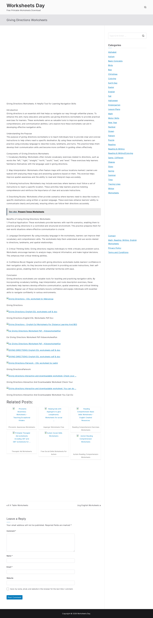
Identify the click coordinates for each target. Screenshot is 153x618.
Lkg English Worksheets (88, 505)
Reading (112, 144)
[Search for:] (127, 36)
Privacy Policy (114, 248)
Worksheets (113, 193)
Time (110, 179)
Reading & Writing (116, 149)
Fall (109, 96)
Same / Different (115, 157)
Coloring (112, 78)
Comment (11, 531)
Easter (111, 87)
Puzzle (111, 140)
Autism (111, 56)
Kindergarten (114, 105)
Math (110, 113)
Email (10, 567)
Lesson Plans (114, 109)
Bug (110, 69)
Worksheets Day (26, 5)
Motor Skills (113, 118)
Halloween (113, 100)
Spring (111, 171)
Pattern (111, 135)
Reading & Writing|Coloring (120, 153)
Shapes (111, 162)
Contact (112, 236)
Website (10, 578)
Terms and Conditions (118, 252)
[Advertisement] (54, 49)
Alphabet (112, 52)
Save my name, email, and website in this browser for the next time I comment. (41, 589)
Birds (110, 65)
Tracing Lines (114, 184)
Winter (111, 188)
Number (111, 127)
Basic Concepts (115, 61)
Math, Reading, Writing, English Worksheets (122, 242)
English (111, 91)
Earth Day (112, 83)
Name (10, 556)
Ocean (111, 131)
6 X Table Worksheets (18, 505)
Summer (112, 175)
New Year (112, 122)
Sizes (110, 166)
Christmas (112, 74)
